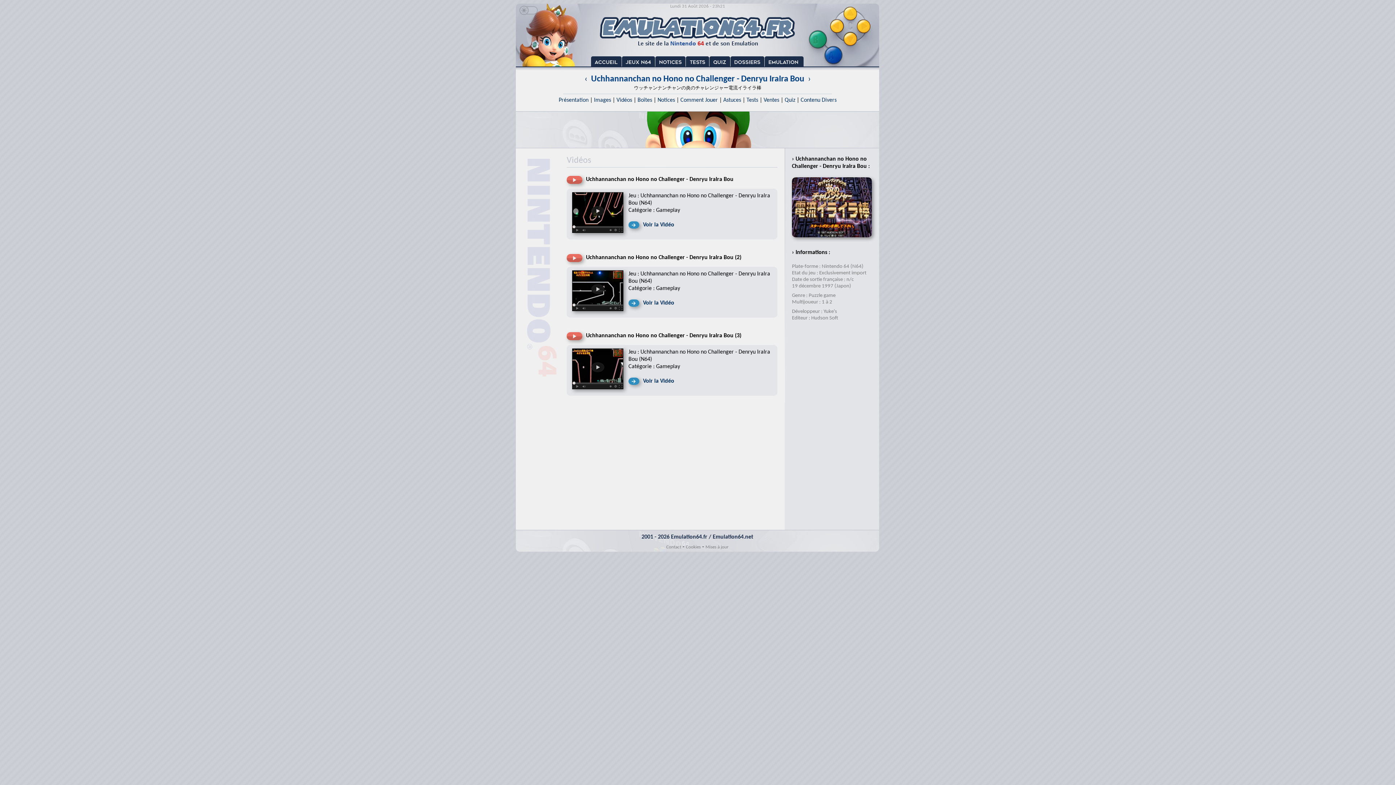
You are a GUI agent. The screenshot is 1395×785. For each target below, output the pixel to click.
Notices (666, 100)
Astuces (732, 100)
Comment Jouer (699, 100)
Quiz (790, 100)
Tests (752, 100)
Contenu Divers (819, 100)
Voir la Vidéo (658, 225)
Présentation (574, 100)
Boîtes (645, 100)
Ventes (771, 100)
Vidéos (624, 100)
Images (602, 100)
